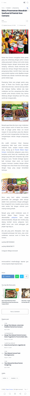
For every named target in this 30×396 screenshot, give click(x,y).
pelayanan (15, 217)
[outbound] (12, 343)
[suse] (3, 20)
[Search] (27, 2)
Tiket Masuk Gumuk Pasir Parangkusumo (12, 354)
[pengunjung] (8, 333)
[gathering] (7, 343)
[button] (4, 2)
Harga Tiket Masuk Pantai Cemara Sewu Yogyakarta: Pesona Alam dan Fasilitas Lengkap (15, 336)
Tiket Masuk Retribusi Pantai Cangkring (13, 364)
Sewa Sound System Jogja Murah (14, 345)
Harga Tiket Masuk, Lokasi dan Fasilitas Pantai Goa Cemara (14, 326)
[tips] (6, 323)
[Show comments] (25, 394)
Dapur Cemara (9, 389)
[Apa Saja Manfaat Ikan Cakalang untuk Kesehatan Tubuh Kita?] (11, 293)
